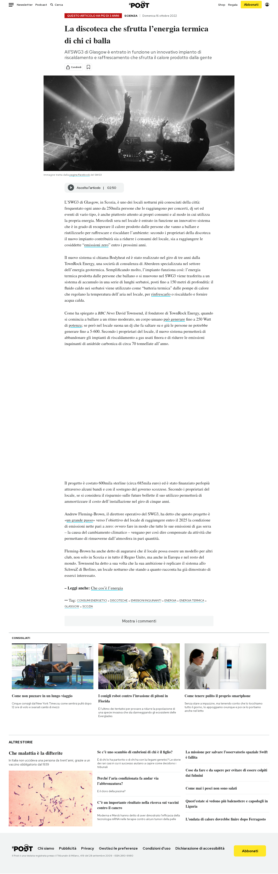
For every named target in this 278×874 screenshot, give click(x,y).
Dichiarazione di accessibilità (199, 848)
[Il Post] (139, 4)
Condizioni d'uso (157, 848)
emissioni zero (96, 245)
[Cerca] (51, 4)
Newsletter (25, 5)
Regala (233, 5)
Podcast (41, 5)
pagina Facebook (79, 174)
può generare (174, 319)
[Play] (71, 187)
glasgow (72, 606)
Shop (221, 5)
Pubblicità (67, 848)
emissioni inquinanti (146, 600)
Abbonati (251, 4)
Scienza (130, 16)
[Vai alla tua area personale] (267, 4)
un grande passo (80, 520)
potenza (75, 325)
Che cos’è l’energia (107, 588)
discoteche (119, 600)
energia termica (191, 600)
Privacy (87, 848)
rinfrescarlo (161, 294)
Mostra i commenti (139, 621)
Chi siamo (46, 848)
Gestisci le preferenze (118, 848)
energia (170, 600)
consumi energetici (92, 600)
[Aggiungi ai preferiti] (88, 67)
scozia (87, 606)
